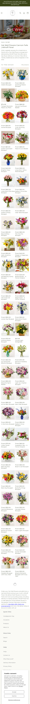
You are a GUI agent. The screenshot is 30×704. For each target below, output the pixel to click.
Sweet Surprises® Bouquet (6, 149)
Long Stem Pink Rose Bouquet (8, 192)
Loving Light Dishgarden (19, 341)
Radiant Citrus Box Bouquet (21, 192)
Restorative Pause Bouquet (20, 319)
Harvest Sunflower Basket (21, 106)
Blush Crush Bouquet (22, 466)
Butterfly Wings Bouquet (20, 488)
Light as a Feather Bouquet (21, 383)
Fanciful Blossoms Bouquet (7, 510)
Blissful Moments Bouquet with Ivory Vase (21, 574)
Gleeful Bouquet (6, 85)
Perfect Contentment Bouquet (22, 663)
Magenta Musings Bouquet (6, 596)
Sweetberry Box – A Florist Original (21, 446)
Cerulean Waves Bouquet (20, 510)
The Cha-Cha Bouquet (19, 234)
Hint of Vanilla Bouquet (5, 663)
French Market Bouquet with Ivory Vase (7, 620)
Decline (14, 696)
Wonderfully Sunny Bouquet (7, 277)
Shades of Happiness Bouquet (21, 255)
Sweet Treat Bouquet (21, 618)
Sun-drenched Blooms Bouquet (6, 362)
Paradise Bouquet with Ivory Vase (6, 573)
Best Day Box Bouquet (5, 467)
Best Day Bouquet (7, 488)
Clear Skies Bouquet (21, 212)
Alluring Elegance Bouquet (6, 642)
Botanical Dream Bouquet (6, 531)
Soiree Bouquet (6, 127)
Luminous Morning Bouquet (7, 552)
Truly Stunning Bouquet (19, 128)
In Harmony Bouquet (7, 424)
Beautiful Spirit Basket (6, 383)
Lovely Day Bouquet (7, 319)
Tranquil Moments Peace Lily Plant (7, 106)
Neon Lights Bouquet (22, 530)
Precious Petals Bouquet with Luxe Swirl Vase (21, 597)
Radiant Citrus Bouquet (19, 424)
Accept (14, 692)
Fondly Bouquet (20, 641)
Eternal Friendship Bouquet (21, 362)
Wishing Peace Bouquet (6, 341)
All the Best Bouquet (7, 404)
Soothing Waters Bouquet (20, 85)
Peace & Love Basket (21, 148)
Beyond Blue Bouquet (5, 234)
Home (2, 42)
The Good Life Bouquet (5, 298)
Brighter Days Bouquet (5, 170)
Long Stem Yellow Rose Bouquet (21, 170)
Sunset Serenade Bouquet (20, 552)
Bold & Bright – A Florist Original (20, 277)
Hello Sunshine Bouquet (6, 255)
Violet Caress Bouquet (5, 446)
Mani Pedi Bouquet (21, 404)
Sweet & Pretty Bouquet (5, 213)
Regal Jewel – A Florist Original (20, 298)
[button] (20, 13)
